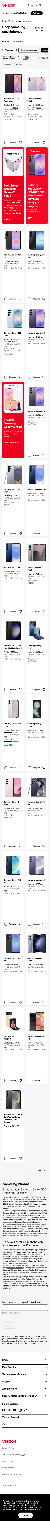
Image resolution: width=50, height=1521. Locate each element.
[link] (41, 29)
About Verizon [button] (9, 1388)
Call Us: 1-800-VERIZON (16, 13)
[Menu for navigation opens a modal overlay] (46, 5)
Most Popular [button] (9, 1367)
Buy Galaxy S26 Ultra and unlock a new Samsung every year (36, 195)
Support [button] (6, 1381)
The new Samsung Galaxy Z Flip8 (13, 423)
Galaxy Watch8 (23, 1254)
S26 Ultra (6, 1199)
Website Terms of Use (11, 1474)
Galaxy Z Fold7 (35, 1215)
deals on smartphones (15, 1268)
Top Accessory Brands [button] (14, 1374)
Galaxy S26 (33, 1197)
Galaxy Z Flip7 (42, 1213)
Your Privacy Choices (11, 1455)
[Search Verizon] (28, 5)
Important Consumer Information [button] (19, 1395)
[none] (24, 1170)
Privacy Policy (8, 1448)
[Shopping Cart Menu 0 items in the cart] (40, 5)
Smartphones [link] (15, 21)
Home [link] (4, 21)
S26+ (40, 1197)
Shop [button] (5, 1359)
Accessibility (7, 1461)
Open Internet (8, 1468)
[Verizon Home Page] (8, 5)
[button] (13, 41)
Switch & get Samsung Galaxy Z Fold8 (11, 190)
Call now (36, 13)
